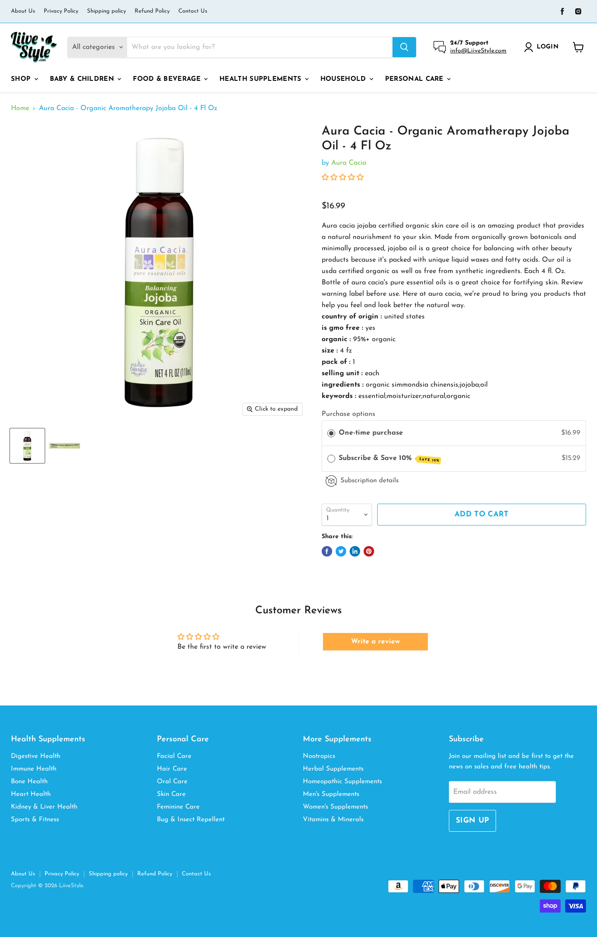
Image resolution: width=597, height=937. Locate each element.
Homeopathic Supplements (342, 781)
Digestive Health (35, 756)
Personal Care (415, 79)
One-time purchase (371, 432)
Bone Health (29, 781)
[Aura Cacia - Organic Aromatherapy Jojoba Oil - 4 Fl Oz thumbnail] (27, 446)
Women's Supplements (335, 807)
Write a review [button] (375, 641)
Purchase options (348, 414)
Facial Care (174, 756)
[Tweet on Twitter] (341, 551)
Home (20, 108)
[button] (343, 177)
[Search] (404, 47)
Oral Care (172, 781)
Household (344, 79)
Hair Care (172, 769)
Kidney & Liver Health (44, 807)
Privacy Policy (61, 11)
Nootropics (319, 756)
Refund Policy (152, 11)
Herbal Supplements (333, 769)
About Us (23, 11)
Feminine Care (178, 807)
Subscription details (369, 480)
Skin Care (171, 794)
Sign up (472, 820)
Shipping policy (106, 11)
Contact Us (192, 11)
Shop (22, 79)
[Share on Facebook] (327, 551)
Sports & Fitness (35, 819)
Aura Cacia (348, 162)
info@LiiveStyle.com (478, 51)
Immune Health (33, 769)
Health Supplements (261, 79)
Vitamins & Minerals (333, 819)
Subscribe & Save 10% (389, 459)
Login (548, 47)
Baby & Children (83, 79)
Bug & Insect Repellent (191, 819)
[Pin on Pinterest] (369, 551)
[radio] (331, 433)
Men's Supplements (331, 794)
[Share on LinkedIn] (355, 551)
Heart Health (31, 794)
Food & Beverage (168, 79)
